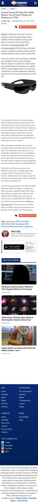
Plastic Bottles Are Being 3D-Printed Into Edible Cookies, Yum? (19, 349)
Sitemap (4, 407)
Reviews (4, 394)
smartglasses (28, 226)
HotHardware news (30, 247)
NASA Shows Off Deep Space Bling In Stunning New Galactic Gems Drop (17, 319)
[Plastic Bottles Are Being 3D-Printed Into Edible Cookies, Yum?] (19, 336)
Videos (21, 407)
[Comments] (16, 27)
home (3, 8)
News (12, 8)
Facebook (9, 445)
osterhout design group (9, 226)
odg (20, 226)
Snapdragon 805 (6, 204)
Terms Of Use (22, 501)
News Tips (5, 423)
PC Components (25, 391)
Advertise (4, 420)
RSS (7, 451)
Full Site (4, 404)
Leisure (22, 404)
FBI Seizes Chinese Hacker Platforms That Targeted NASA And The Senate (17, 288)
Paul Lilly (15, 231)
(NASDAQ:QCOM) (8, 224)
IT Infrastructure (25, 400)
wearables (25, 221)
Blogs (3, 400)
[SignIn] (4, 2)
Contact (4, 426)
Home (3, 391)
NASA (17, 221)
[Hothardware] (19, 3)
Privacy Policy (6, 429)
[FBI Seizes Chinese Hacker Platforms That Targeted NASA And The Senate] (19, 274)
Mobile (21, 397)
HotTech (4, 432)
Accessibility (23, 417)
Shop (21, 420)
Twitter (7, 442)
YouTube (8, 448)
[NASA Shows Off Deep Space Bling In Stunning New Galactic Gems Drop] (19, 305)
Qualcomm (29, 201)
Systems (22, 394)
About (3, 417)
